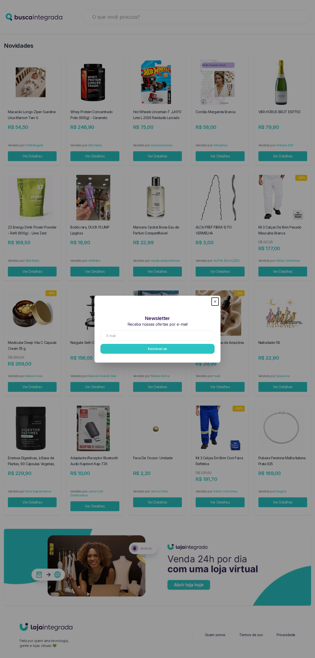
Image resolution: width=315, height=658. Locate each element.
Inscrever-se (157, 349)
